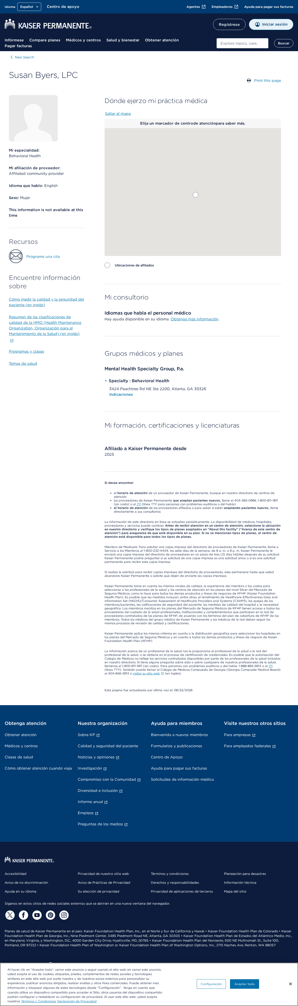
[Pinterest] (49, 915)
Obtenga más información (194, 319)
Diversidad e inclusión (98, 790)
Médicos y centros (83, 40)
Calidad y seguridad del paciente (108, 746)
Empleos (86, 813)
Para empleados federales (247, 746)
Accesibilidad (15, 874)
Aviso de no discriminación (26, 882)
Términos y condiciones (170, 874)
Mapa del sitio (235, 891)
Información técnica (240, 882)
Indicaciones (121, 394)
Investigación (90, 768)
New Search (24, 57)
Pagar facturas (18, 46)
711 (139, 504)
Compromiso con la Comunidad (107, 779)
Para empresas (237, 735)
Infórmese (14, 40)
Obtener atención (162, 40)
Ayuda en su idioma (20, 891)
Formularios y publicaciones (176, 746)
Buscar (283, 43)
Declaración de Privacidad (77, 1001)
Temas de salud (23, 363)
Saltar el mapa (118, 113)
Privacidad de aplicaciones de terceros (182, 891)
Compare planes (44, 40)
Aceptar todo (244, 984)
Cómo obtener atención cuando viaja (38, 768)
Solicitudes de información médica (182, 779)
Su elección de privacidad (98, 891)
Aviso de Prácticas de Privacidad (104, 882)
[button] (195, 195)
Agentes (193, 7)
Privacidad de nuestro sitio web (103, 874)
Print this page (267, 80)
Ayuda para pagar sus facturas (268, 7)
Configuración (211, 984)
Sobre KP (86, 735)
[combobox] (242, 43)
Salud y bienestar (122, 40)
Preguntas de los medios (100, 824)
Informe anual (90, 802)
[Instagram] (63, 915)
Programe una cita (43, 256)
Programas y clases (26, 351)
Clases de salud (19, 757)
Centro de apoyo (63, 6)
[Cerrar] (290, 984)
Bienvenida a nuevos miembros (179, 735)
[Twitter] (9, 915)
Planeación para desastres (245, 874)
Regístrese (229, 24)
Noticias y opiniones (96, 757)
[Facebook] (22, 915)
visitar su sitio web (146, 673)
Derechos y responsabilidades (175, 882)
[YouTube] (36, 915)
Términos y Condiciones (38, 1001)
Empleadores (222, 7)
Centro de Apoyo (167, 757)
